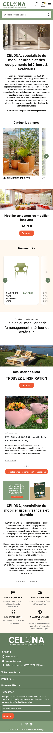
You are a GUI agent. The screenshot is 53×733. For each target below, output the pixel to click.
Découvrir (26, 233)
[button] (49, 4)
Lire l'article (10, 460)
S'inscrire (7, 716)
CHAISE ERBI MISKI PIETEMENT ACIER (12, 297)
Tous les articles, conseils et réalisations (26, 471)
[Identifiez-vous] (37, 4)
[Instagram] (31, 724)
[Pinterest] (26, 724)
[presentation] (6, 156)
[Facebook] (22, 724)
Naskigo (40, 729)
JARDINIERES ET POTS (16, 178)
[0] (43, 4)
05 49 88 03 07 (12, 656)
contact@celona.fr (14, 661)
